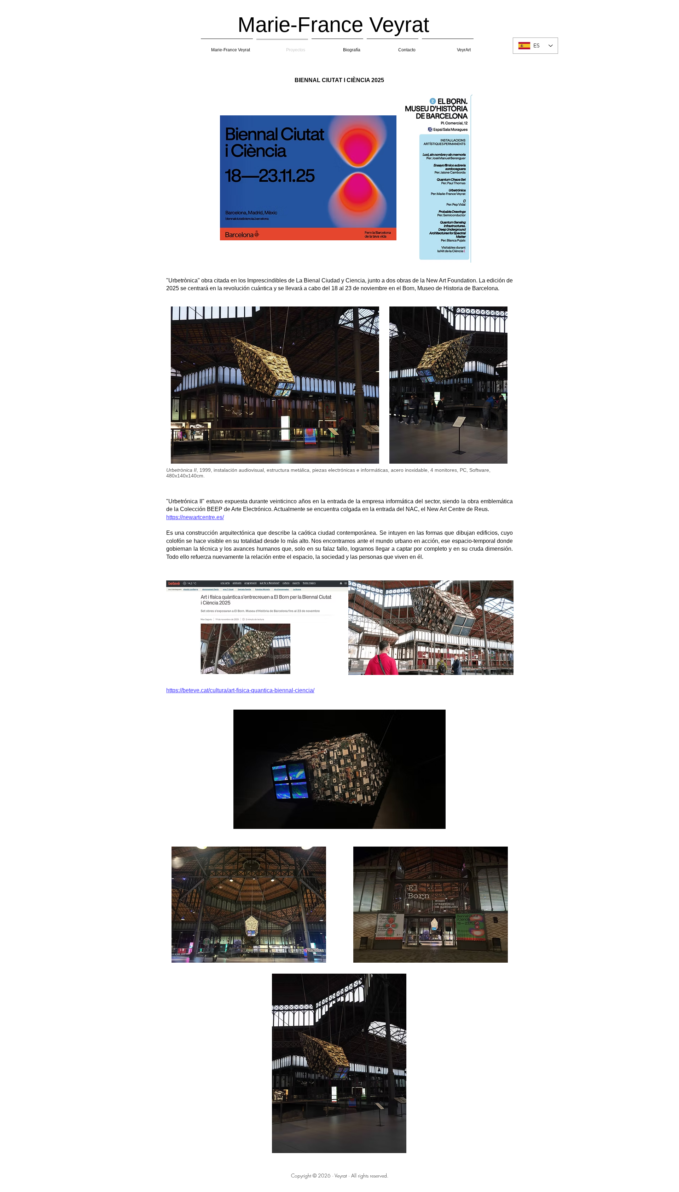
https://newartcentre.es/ (195, 517)
